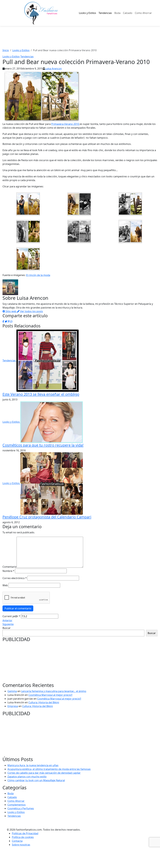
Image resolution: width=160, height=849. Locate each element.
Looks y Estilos (87, 13)
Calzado (127, 13)
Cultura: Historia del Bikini (43, 702)
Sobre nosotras (21, 844)
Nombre (8, 571)
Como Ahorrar (143, 13)
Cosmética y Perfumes (21, 808)
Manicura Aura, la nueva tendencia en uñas (33, 765)
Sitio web (11, 311)
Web (5, 585)
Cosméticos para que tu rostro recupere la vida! (42, 445)
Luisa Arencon (53, 68)
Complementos (17, 804)
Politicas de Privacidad (25, 833)
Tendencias (105, 13)
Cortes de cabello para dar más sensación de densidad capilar (44, 773)
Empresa (13, 706)
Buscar (6, 628)
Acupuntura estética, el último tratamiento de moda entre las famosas (49, 769)
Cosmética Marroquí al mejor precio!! (50, 695)
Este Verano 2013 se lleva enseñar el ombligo (40, 394)
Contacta (17, 841)
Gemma (12, 691)
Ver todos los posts (31, 311)
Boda (117, 13)
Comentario (9, 566)
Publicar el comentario (18, 608)
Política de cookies (23, 837)
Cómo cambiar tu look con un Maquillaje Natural (36, 780)
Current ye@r (11, 616)
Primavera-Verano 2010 (65, 124)
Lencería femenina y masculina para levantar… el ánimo (53, 691)
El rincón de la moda (38, 275)
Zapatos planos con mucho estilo (27, 776)
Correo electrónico (14, 578)
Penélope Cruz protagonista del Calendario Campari (46, 516)
